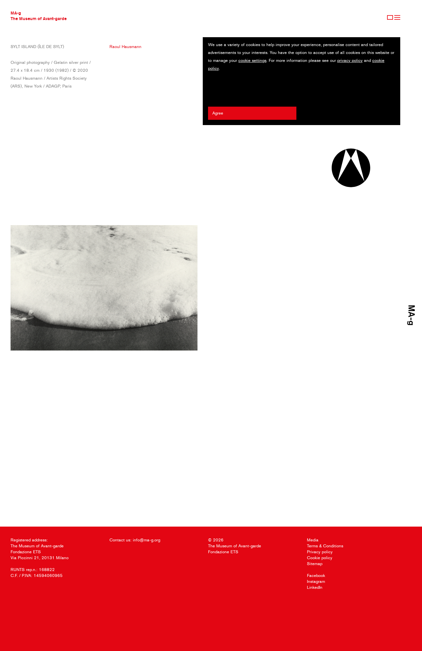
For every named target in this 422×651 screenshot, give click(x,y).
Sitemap (314, 563)
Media (312, 539)
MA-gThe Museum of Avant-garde (39, 15)
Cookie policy (319, 557)
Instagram (316, 581)
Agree (217, 113)
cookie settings (252, 60)
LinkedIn (314, 587)
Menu (397, 17)
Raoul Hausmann (125, 46)
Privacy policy (320, 551)
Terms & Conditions (325, 545)
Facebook (316, 575)
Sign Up (390, 17)
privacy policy (350, 60)
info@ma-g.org (146, 539)
